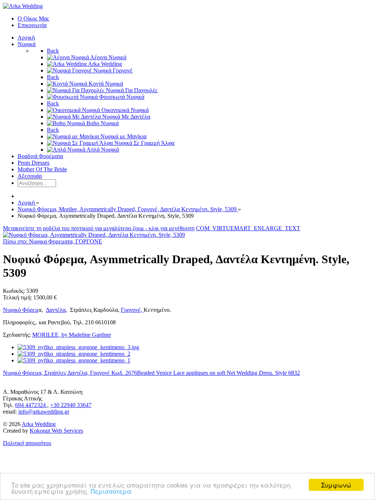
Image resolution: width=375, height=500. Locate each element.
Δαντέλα (56, 310)
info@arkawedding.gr (43, 411)
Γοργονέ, (132, 310)
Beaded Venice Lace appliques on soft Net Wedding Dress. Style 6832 (218, 373)
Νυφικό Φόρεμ (20, 310)
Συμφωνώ (336, 484)
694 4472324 (31, 405)
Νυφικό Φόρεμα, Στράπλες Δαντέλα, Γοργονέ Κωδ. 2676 (70, 373)
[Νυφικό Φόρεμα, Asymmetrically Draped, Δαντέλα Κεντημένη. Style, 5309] (94, 235)
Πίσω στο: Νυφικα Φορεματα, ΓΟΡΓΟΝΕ (52, 241)
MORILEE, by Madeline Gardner (71, 335)
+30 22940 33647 (71, 405)
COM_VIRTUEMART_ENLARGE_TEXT (248, 228)
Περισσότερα (111, 491)
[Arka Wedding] (23, 6)
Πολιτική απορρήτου (27, 443)
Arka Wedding (39, 424)
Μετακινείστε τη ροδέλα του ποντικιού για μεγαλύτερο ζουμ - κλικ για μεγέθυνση (98, 228)
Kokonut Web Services (56, 431)
